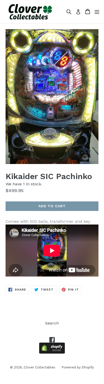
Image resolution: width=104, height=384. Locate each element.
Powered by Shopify (78, 367)
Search (52, 323)
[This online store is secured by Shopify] (52, 352)
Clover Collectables (39, 367)
